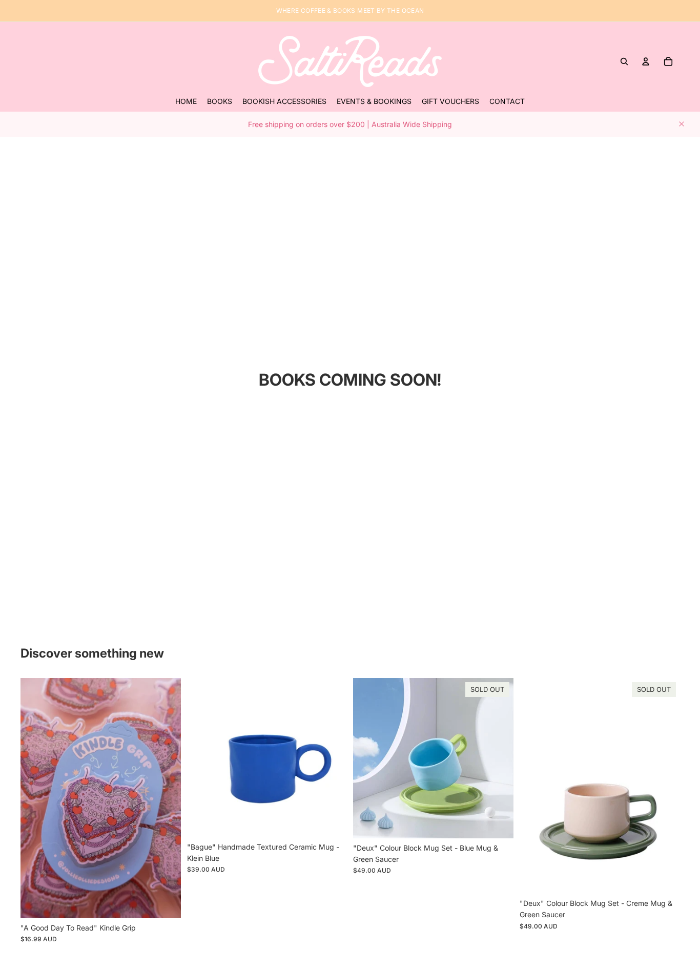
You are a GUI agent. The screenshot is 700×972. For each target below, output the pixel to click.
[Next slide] (165, 798)
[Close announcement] (681, 124)
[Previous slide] (35, 798)
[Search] (624, 61)
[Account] (645, 61)
